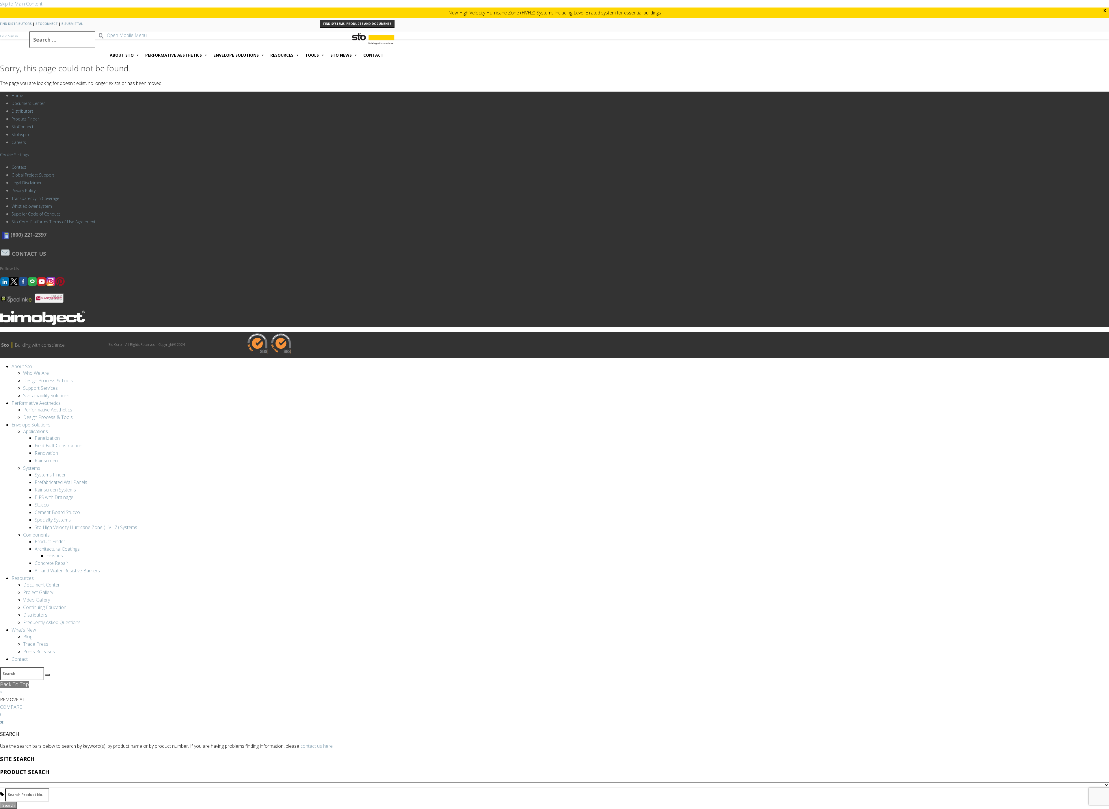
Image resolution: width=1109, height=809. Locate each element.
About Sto (122, 55)
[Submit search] (47, 675)
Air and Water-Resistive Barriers (67, 570)
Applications (35, 431)
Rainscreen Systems (55, 490)
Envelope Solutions (236, 55)
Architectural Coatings (57, 549)
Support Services (40, 388)
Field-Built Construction (58, 445)
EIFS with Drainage (54, 497)
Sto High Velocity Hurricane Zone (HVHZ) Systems (86, 527)
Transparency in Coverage (35, 198)
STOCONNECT (47, 23)
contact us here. (317, 746)
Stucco (42, 505)
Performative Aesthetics (173, 55)
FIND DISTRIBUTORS (16, 23)
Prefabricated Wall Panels (61, 482)
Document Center (28, 103)
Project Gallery (38, 592)
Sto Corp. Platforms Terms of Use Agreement (54, 221)
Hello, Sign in (9, 36)
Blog (27, 636)
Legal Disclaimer (27, 182)
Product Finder (25, 119)
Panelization (47, 438)
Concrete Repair (51, 563)
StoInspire (21, 134)
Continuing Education (44, 607)
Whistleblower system (32, 206)
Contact (373, 55)
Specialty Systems (53, 520)
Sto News (341, 55)
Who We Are (36, 373)
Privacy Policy (24, 190)
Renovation (46, 453)
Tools (312, 55)
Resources (281, 55)
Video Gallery (36, 600)
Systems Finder (50, 475)
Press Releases (39, 651)
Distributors (23, 111)
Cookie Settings (14, 154)
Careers (19, 142)
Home (17, 95)
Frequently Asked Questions (52, 622)
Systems (31, 468)
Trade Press (35, 644)
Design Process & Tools (48, 380)
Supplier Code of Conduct (36, 214)
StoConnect (23, 126)
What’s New (24, 630)
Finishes (54, 555)
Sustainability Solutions (46, 395)
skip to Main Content (21, 4)
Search (8, 805)
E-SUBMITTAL (72, 23)
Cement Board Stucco (57, 512)
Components (36, 535)
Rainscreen (46, 460)
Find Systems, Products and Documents (357, 24)
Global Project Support (33, 175)
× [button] (1, 692)
